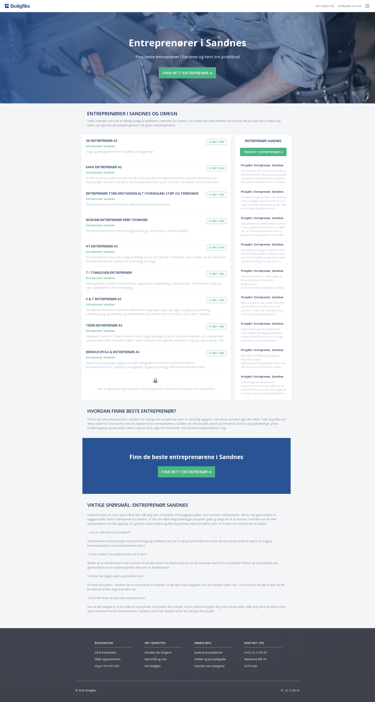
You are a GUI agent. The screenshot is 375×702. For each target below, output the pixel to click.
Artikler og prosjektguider (210, 659)
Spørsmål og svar (156, 659)
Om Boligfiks (153, 666)
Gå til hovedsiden (105, 652)
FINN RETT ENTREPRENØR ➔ (187, 73)
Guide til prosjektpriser (208, 652)
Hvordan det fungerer (158, 652)
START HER (216, 142)
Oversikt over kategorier (209, 666)
